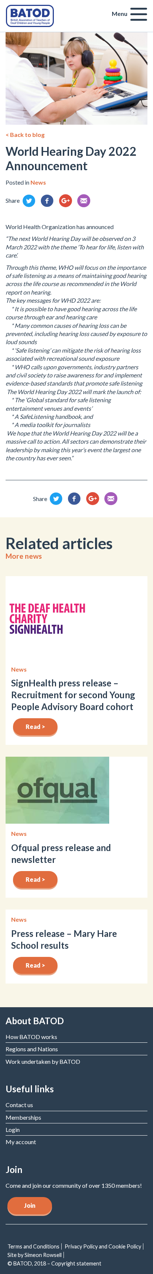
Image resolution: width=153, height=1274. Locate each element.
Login (13, 1129)
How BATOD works (31, 1036)
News (38, 182)
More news (24, 556)
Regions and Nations (32, 1048)
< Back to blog (25, 134)
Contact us (19, 1104)
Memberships (23, 1117)
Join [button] (29, 1205)
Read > (35, 726)
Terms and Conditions (33, 1246)
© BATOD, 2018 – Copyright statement (54, 1263)
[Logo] (30, 15)
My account (21, 1141)
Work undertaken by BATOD (43, 1061)
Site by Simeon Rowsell (34, 1255)
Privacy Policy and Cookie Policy (103, 1246)
